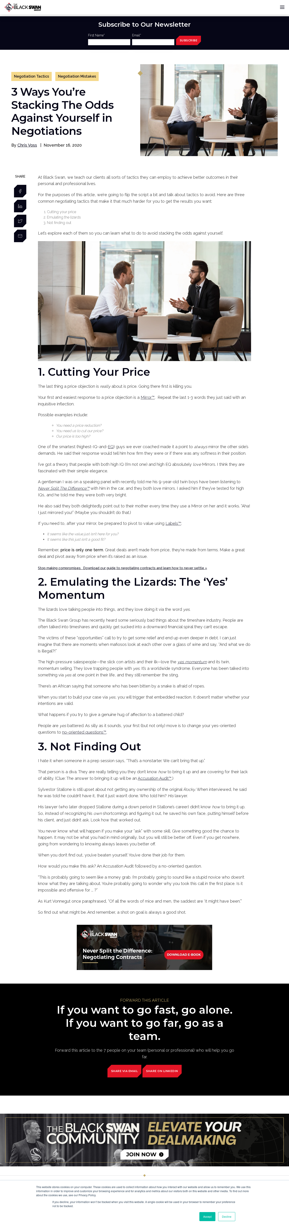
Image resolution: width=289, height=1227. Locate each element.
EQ (111, 446)
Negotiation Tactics (31, 76)
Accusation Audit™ (155, 778)
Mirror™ (148, 397)
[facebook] (20, 191)
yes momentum (192, 661)
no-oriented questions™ (84, 732)
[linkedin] (20, 206)
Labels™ (173, 523)
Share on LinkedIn (162, 1071)
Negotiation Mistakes (77, 76)
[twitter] (20, 221)
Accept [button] (207, 1216)
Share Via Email (124, 1071)
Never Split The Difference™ (63, 488)
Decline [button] (226, 1216)
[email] (20, 236)
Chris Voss (27, 145)
